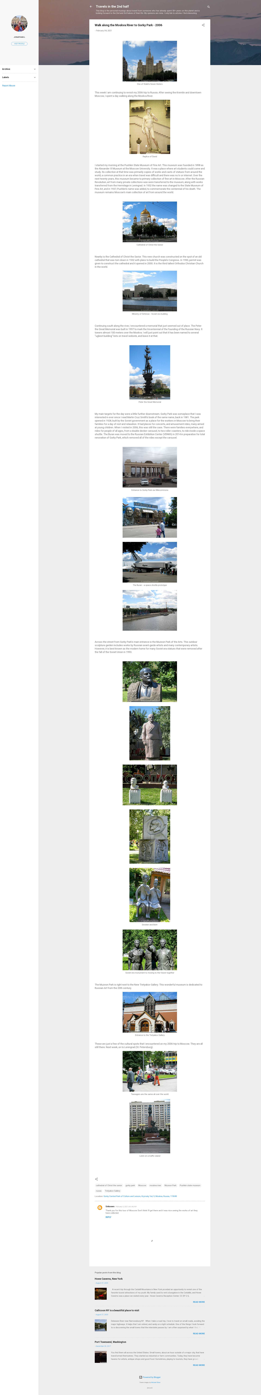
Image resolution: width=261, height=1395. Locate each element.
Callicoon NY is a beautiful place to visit (117, 1310)
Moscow (142, 1185)
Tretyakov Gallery (112, 1191)
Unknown (110, 1206)
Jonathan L (19, 37)
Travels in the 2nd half (112, 6)
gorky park (130, 1185)
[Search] (208, 7)
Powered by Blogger (151, 1377)
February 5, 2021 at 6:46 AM (126, 1207)
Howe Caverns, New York (109, 1278)
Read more (199, 1302)
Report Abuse (8, 85)
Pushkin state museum (190, 1185)
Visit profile (19, 44)
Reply (108, 1217)
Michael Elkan (155, 1382)
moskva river (155, 1185)
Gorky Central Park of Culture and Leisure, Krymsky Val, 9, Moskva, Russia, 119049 (140, 1196)
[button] (203, 25)
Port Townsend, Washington (110, 1342)
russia (98, 1191)
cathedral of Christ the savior (109, 1185)
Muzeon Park (170, 1185)
